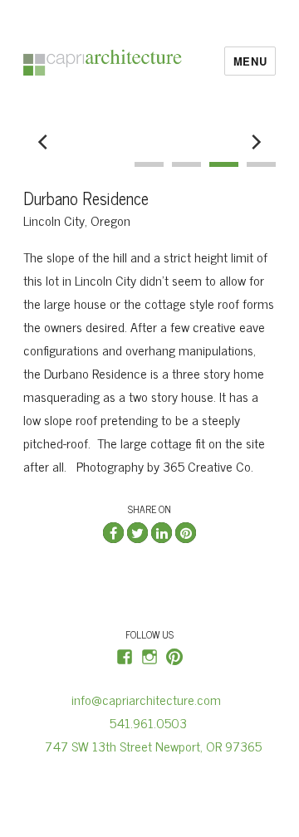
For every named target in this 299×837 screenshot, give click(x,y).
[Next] (255, 142)
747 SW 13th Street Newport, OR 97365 (150, 745)
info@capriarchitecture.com (149, 699)
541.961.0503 (153, 722)
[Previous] (44, 142)
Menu (250, 61)
